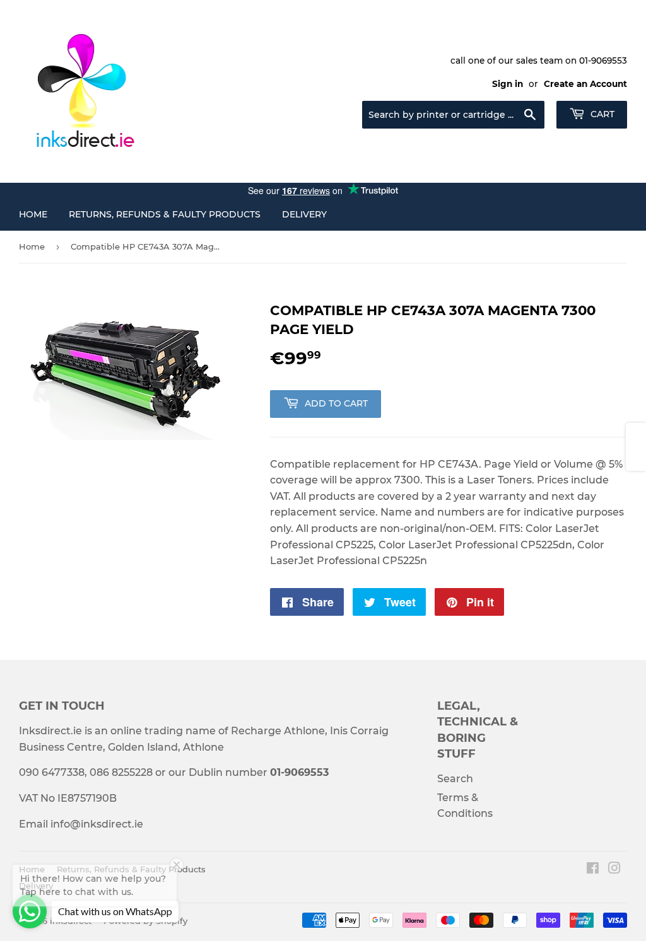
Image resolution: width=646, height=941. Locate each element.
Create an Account (585, 84)
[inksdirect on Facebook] (592, 869)
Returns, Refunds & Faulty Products (165, 214)
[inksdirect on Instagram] (614, 869)
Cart (601, 114)
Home (33, 214)
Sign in (507, 84)
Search (455, 779)
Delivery (304, 214)
